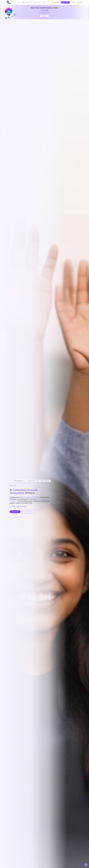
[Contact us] (86, 865)
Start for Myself (15, 511)
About (44, 2)
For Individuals (29, 2)
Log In (73, 2)
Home (19, 2)
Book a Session (66, 2)
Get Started (79, 2)
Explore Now (44, 16)
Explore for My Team (27, 511)
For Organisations (37, 2)
